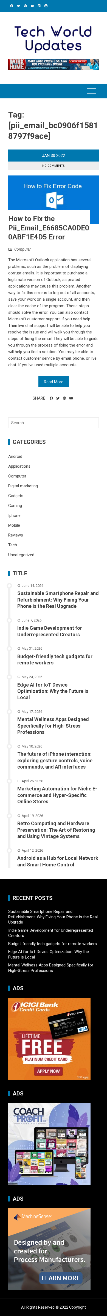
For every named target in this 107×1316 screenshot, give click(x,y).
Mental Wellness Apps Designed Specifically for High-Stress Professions (53, 725)
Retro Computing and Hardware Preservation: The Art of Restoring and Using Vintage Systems (56, 829)
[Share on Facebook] (51, 398)
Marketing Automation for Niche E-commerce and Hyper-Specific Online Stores (57, 795)
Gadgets (15, 495)
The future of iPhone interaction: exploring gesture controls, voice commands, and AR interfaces (54, 760)
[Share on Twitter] (58, 398)
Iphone (14, 515)
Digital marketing (23, 485)
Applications (19, 466)
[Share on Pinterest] (64, 398)
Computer (22, 249)
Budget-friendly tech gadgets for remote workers (52, 943)
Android (15, 456)
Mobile (14, 525)
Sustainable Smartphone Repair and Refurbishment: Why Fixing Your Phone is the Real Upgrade (58, 599)
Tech (12, 545)
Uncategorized (21, 554)
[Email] (71, 398)
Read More (53, 381)
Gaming (15, 505)
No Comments (53, 166)
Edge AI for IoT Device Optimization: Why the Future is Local (52, 691)
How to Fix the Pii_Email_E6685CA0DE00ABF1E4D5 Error (48, 228)
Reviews (15, 535)
